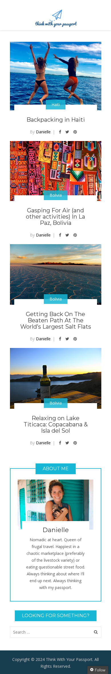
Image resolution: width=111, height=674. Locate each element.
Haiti (56, 104)
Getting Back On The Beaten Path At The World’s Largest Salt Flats (55, 320)
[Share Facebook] (60, 131)
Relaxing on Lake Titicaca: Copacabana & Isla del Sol (56, 424)
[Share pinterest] (75, 131)
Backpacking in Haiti (55, 119)
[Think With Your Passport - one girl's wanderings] (55, 16)
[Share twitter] (67, 131)
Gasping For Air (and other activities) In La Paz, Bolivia (55, 216)
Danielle (43, 131)
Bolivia (56, 195)
